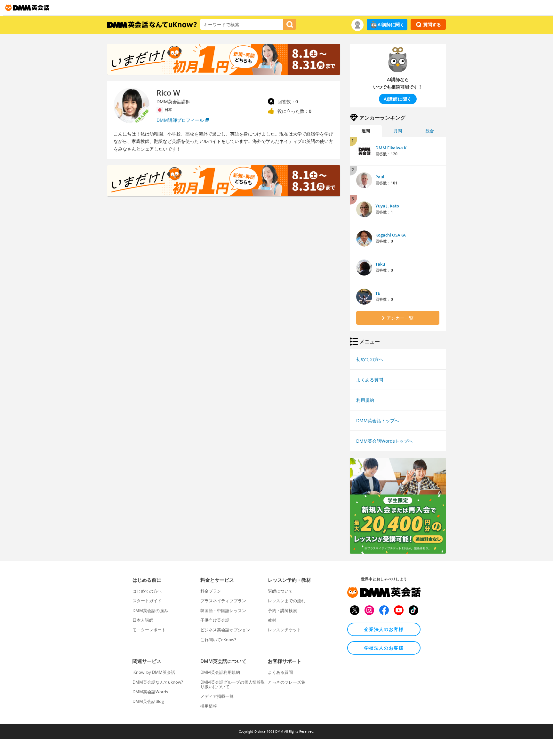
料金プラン (210, 591)
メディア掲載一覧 (217, 696)
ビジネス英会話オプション (225, 630)
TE (377, 293)
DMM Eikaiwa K (390, 148)
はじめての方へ (147, 591)
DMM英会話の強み (150, 610)
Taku (380, 264)
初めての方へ (369, 359)
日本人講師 (142, 620)
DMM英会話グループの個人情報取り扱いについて (232, 684)
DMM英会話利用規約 (220, 672)
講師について (280, 591)
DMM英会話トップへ (377, 420)
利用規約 (365, 400)
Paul (379, 177)
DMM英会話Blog (148, 701)
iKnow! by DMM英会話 (153, 672)
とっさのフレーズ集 (286, 682)
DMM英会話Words (150, 692)
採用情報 (208, 706)
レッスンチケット (284, 630)
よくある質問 (369, 380)
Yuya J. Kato (387, 206)
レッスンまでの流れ (286, 600)
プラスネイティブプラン (223, 600)
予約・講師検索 (282, 610)
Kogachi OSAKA (390, 235)
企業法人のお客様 (384, 629)
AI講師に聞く (391, 24)
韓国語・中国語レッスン (223, 610)
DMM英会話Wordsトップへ (384, 441)
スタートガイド (147, 600)
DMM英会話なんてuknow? (157, 682)
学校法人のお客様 (384, 648)
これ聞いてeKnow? (218, 639)
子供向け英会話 (214, 620)
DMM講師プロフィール (180, 120)
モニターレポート (149, 630)
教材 (272, 620)
